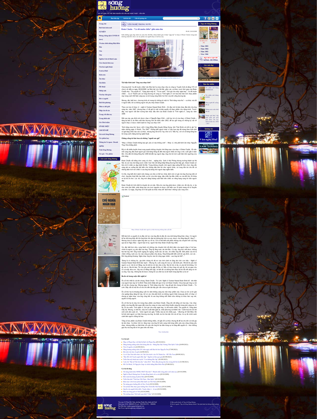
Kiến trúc (102, 75)
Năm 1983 (204, 46)
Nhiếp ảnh (102, 91)
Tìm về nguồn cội (129, 347)
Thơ (100, 55)
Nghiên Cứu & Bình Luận (108, 59)
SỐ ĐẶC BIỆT (104, 126)
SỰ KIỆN (102, 32)
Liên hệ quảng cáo (140, 18)
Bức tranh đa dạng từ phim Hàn (133, 377)
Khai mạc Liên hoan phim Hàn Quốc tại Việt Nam (139, 382)
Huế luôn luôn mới (105, 28)
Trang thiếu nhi (104, 118)
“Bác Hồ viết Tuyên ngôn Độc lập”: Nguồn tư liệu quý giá (142, 357)
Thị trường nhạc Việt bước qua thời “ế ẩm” (137, 394)
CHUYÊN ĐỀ (103, 130)
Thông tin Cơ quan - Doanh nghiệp (108, 144)
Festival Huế (103, 71)
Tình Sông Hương (105, 150)
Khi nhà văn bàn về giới (131, 352)
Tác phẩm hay (104, 138)
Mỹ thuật (102, 87)
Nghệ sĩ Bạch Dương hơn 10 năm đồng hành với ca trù (141, 374)
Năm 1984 (204, 49)
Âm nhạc (102, 79)
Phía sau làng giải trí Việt (131, 391)
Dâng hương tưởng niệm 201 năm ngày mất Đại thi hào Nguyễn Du (145, 349)
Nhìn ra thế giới (104, 106)
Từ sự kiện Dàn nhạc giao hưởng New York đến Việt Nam (142, 387)
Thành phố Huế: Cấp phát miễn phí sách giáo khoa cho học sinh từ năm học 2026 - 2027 (212, 119)
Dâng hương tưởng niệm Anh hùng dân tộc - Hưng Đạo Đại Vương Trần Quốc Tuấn (151, 344)
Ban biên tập (115, 18)
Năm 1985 (204, 52)
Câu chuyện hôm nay (106, 63)
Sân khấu (102, 83)
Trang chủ (102, 24)
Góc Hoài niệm (104, 122)
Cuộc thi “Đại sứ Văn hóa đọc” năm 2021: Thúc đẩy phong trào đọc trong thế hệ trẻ (151, 362)
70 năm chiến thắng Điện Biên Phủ (109, 45)
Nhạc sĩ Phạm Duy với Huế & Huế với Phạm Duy (139, 342)
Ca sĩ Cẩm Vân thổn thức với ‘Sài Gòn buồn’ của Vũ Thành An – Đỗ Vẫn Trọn (149, 354)
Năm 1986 (204, 54)
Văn (100, 51)
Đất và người (103, 98)
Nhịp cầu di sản (104, 110)
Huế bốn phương (105, 102)
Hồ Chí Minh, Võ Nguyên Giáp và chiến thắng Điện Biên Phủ (144, 364)
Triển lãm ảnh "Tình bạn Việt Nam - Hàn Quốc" (139, 379)
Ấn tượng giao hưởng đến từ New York (136, 384)
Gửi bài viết (127, 18)
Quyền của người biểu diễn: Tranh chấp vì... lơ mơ (140, 389)
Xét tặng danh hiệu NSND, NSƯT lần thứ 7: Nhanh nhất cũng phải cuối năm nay (150, 372)
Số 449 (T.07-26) (204, 41)
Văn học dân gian (105, 95)
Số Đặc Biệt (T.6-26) (213, 41)
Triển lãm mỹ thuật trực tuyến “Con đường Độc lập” (140, 359)
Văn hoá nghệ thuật (106, 67)
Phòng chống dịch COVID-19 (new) (109, 37)
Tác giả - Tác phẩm (106, 154)
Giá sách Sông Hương (106, 134)
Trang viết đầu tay (105, 114)
